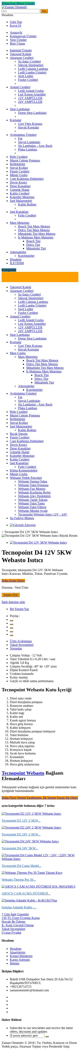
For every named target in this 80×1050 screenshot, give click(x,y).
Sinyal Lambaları (29, 142)
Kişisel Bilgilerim (21, 956)
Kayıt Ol (15, 25)
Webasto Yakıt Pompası (33, 485)
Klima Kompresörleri (23, 470)
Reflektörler (17, 164)
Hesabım (15, 259)
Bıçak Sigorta (18, 433)
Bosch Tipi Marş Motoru (34, 226)
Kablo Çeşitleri (19, 193)
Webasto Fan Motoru (31, 488)
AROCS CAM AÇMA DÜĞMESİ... (26, 893)
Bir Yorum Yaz (19, 609)
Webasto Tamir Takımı (32, 499)
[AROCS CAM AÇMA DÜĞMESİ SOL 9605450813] (38, 886)
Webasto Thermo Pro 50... (19, 879)
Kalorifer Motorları (22, 197)
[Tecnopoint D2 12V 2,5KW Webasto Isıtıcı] (31, 813)
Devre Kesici (18, 182)
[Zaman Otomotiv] (14, 7)
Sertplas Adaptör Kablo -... (19, 907)
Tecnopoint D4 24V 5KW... (20, 848)
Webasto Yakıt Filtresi (32, 507)
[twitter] (11, 620)
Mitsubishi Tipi (36, 248)
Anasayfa (16, 32)
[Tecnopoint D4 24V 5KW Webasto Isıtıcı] (30, 841)
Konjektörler (26, 255)
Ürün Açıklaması (21, 641)
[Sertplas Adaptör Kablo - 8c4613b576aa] (29, 900)
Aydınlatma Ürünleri (23, 134)
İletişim (14, 963)
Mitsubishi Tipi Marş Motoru (36, 233)
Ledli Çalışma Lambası (33, 68)
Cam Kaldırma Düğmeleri (26, 178)
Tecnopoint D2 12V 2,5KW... (21, 820)
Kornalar (15, 120)
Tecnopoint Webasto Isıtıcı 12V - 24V (42, 514)
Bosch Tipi (33, 241)
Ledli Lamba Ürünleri (32, 72)
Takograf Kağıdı (20, 54)
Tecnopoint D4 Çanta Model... (21, 865)
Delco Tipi (33, 244)
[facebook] (11, 624)
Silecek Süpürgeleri (30, 65)
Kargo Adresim (20, 959)
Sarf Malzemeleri (21, 200)
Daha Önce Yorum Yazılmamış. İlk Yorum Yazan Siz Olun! (40, 797)
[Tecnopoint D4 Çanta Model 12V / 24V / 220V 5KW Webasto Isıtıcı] (40, 859)
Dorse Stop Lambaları (32, 112)
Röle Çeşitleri (18, 156)
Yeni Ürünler (18, 40)
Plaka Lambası (27, 149)
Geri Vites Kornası (30, 123)
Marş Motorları (19, 222)
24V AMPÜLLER (30, 101)
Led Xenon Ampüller (32, 94)
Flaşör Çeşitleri (19, 171)
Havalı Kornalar (28, 127)
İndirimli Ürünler (21, 50)
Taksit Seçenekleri (21, 644)
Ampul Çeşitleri (20, 87)
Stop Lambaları (20, 109)
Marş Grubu (18, 353)
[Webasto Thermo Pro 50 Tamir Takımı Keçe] (32, 872)
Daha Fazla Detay (13, 580)
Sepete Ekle (10, 594)
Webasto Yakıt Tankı (31, 503)
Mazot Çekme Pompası (25, 160)
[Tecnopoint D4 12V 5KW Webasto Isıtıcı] (38, 542)
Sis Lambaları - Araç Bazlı (35, 145)
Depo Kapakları (20, 186)
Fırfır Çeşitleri (27, 215)
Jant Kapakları (19, 211)
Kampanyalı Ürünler (23, 36)
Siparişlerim (17, 952)
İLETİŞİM (17, 263)
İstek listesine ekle (13, 602)
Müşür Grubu (18, 175)
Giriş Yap (16, 22)
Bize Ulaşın (17, 43)
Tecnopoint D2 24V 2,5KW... (21, 834)
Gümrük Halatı (19, 189)
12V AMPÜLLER (30, 98)
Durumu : (8, 587)
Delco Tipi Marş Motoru (34, 230)
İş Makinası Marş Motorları (35, 237)
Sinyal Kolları (19, 167)
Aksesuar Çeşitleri (21, 57)
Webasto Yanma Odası (32, 481)
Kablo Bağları (27, 204)
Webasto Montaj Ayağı (33, 510)
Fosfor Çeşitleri (28, 79)
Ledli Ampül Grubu (31, 90)
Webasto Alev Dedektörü (34, 496)
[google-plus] (11, 628)
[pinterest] (11, 631)
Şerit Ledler (25, 76)
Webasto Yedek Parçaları (26, 477)
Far (20, 138)
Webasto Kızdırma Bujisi (34, 492)
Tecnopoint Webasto (23, 773)
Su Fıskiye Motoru (22, 518)
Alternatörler (18, 252)
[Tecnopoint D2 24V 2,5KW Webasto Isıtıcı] (31, 827)
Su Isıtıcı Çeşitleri (29, 61)
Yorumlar (16, 648)
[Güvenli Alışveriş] (23, 525)
